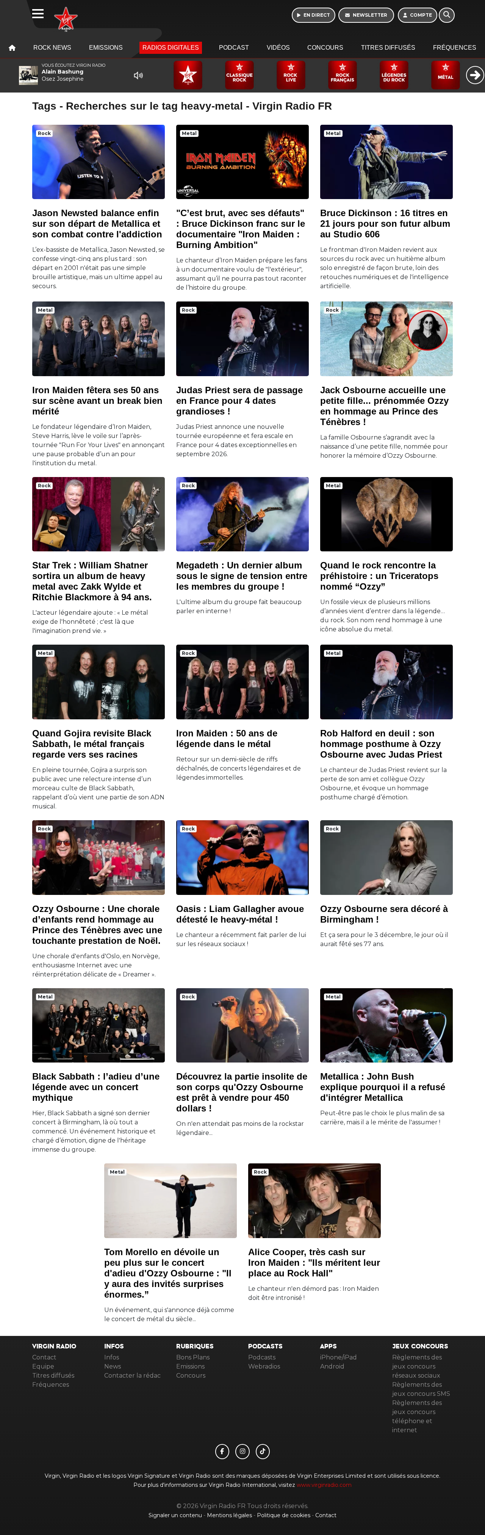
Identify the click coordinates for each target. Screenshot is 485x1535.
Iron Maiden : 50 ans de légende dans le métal (226, 738)
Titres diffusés (388, 47)
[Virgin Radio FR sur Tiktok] (263, 1451)
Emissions (106, 47)
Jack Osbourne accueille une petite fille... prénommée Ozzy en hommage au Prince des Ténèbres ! (384, 406)
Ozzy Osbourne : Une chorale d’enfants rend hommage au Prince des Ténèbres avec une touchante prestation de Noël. (97, 925)
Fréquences (454, 47)
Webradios (264, 1366)
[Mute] (138, 75)
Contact (44, 1357)
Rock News (52, 47)
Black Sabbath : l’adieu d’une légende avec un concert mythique (96, 1087)
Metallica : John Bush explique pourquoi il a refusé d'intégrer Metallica (382, 1087)
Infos (111, 1357)
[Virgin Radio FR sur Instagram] (242, 1451)
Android (332, 1366)
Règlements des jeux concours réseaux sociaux (417, 1366)
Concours (325, 47)
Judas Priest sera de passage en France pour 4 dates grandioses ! (239, 400)
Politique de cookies (283, 1515)
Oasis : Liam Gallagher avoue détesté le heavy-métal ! (240, 914)
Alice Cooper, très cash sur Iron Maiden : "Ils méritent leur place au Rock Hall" (314, 1262)
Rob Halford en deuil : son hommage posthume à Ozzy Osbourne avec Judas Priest (381, 744)
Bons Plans (193, 1357)
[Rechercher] (447, 15)
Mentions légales (230, 1515)
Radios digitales (170, 47)
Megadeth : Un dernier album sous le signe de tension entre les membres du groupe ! (241, 576)
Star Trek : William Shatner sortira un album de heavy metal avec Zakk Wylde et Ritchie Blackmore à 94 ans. (92, 581)
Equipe (43, 1366)
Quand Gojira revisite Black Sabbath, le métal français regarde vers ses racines (91, 744)
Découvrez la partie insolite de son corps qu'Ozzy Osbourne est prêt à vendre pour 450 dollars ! (241, 1092)
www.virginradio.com (324, 1485)
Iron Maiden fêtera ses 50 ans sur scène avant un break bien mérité (97, 400)
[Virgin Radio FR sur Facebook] (222, 1451)
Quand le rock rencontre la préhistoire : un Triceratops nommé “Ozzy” (379, 576)
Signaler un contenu (176, 1515)
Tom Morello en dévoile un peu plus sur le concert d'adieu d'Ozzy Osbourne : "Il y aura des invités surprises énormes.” (168, 1273)
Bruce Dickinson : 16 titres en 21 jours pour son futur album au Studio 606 (385, 223)
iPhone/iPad (338, 1357)
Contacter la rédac (132, 1375)
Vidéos (278, 47)
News (112, 1366)
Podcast (234, 47)
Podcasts (261, 1357)
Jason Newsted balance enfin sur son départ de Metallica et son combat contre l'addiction (97, 223)
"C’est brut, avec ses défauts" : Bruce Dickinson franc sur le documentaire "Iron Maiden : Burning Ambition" (240, 229)
